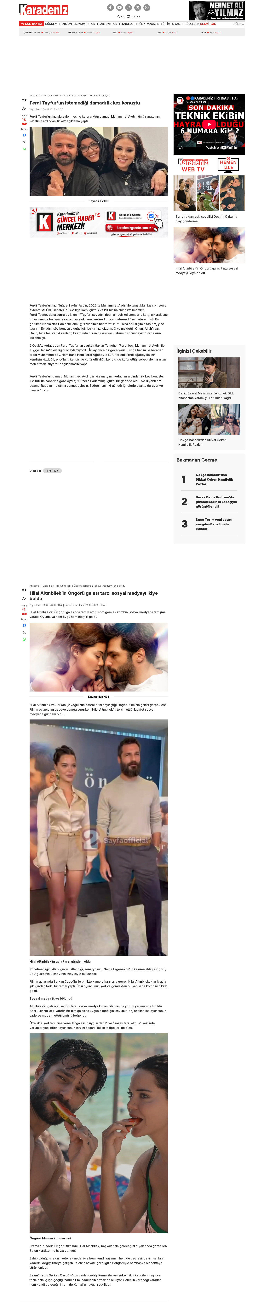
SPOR (91, 23)
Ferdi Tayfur (52, 470)
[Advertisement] (132, 65)
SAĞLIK (140, 23)
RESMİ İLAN (208, 23)
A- (24, 108)
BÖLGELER (192, 23)
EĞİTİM (165, 23)
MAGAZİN (153, 23)
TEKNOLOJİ (126, 23)
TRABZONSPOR (107, 23)
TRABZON (65, 23)
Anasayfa (34, 95)
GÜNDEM (51, 23)
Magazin (47, 95)
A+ (24, 99)
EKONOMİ (79, 23)
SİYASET (177, 23)
